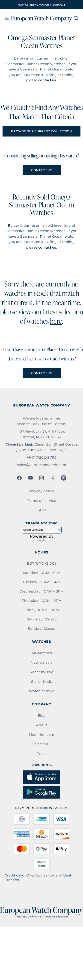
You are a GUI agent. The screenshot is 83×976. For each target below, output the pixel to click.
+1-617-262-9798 (41, 457)
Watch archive (41, 691)
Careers (41, 744)
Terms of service (41, 501)
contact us (47, 80)
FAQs (41, 510)
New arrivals (41, 662)
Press (41, 754)
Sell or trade (41, 681)
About (41, 725)
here (56, 321)
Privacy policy (41, 491)
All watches (41, 653)
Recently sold (41, 672)
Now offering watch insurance (41, 4)
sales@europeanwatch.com (41, 465)
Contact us (41, 170)
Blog (41, 715)
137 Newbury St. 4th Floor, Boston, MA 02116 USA (41, 434)
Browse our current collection (41, 131)
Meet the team (41, 734)
